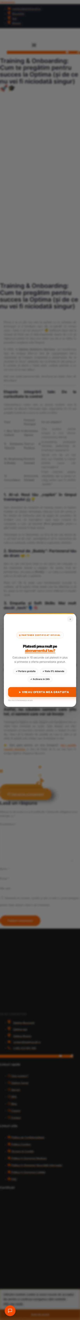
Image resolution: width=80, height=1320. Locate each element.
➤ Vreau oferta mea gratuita (44, 692)
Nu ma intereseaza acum (20, 700)
